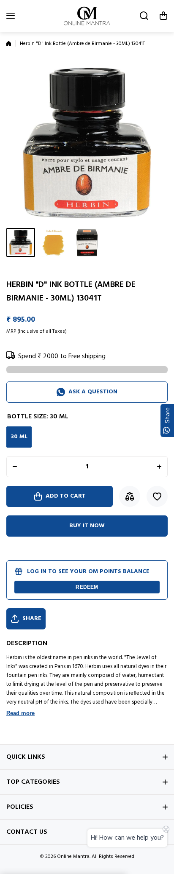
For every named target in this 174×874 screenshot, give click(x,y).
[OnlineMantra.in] (87, 16)
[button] (163, 15)
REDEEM (87, 587)
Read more (20, 713)
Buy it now (87, 526)
